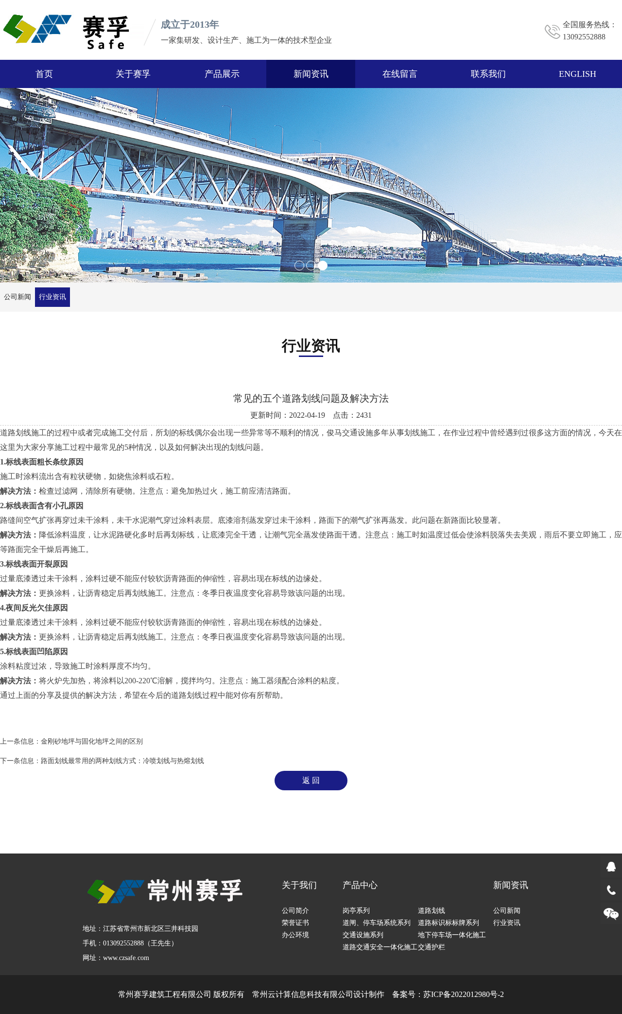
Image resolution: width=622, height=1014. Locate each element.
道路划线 (431, 910)
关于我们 (299, 885)
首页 (44, 74)
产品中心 (360, 885)
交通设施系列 (363, 935)
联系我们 (488, 74)
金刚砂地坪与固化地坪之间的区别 (92, 741)
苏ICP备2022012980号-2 (463, 994)
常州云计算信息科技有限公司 (302, 994)
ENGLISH (577, 74)
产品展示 (222, 74)
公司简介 (295, 910)
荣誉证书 (295, 922)
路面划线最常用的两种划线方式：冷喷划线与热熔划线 (122, 761)
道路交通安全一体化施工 (380, 947)
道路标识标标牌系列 (448, 922)
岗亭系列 (356, 910)
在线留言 (399, 74)
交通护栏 (431, 947)
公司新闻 (17, 297)
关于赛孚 (133, 74)
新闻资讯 (311, 74)
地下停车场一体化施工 (452, 935)
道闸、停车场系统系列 (377, 922)
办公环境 (295, 935)
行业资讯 (52, 297)
